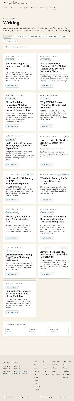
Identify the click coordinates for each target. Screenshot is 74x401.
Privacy (65, 365)
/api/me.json (67, 374)
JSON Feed (56, 374)
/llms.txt (65, 377)
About (6, 8)
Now (44, 365)
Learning (46, 368)
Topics (36, 380)
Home (35, 365)
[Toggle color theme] (55, 8)
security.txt (66, 371)
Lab (20, 8)
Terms (65, 368)
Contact (42, 8)
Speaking (34, 8)
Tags (35, 383)
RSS (53, 371)
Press (45, 371)
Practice (13, 8)
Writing (26, 8)
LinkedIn (55, 365)
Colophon (46, 374)
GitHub (54, 368)
